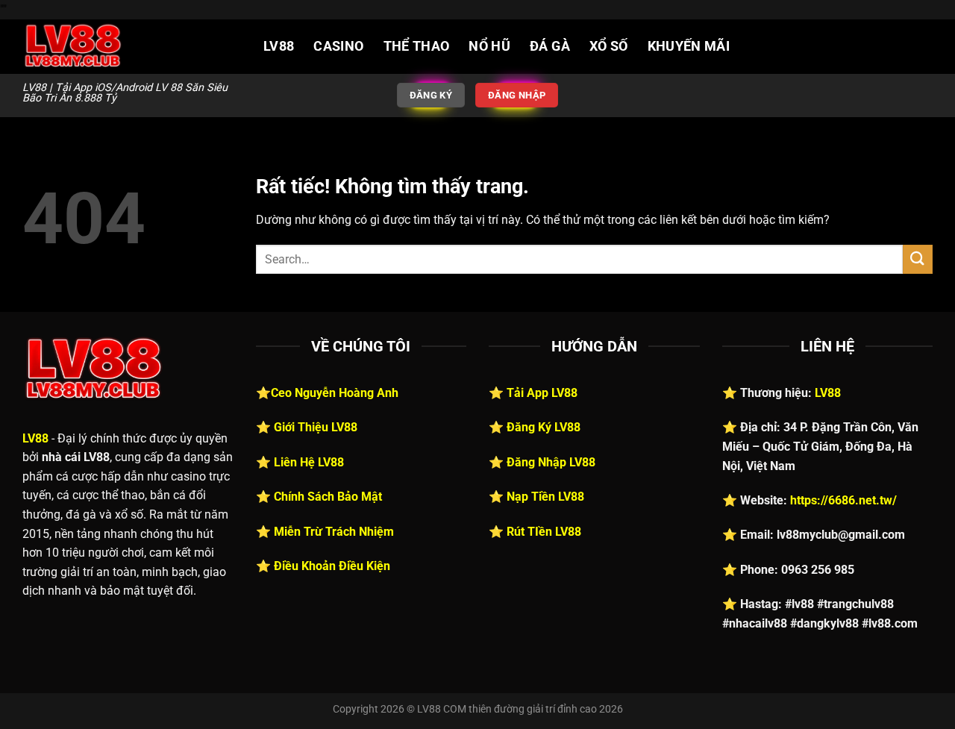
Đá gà (550, 46)
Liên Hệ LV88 (309, 462)
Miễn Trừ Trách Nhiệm (334, 532)
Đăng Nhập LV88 (551, 462)
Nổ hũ (489, 46)
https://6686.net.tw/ (843, 500)
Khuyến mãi (689, 46)
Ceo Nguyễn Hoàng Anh (334, 393)
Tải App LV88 (542, 393)
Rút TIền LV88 (544, 532)
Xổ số (608, 46)
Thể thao (416, 46)
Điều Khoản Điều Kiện (332, 566)
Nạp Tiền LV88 (545, 496)
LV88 (278, 46)
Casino (338, 46)
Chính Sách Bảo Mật (328, 496)
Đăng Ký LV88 (543, 427)
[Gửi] (918, 259)
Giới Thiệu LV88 (315, 427)
